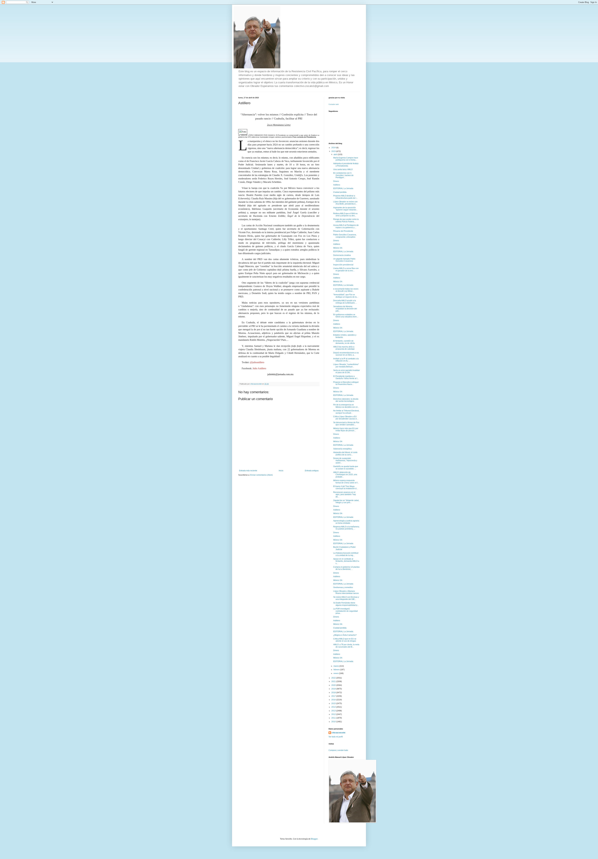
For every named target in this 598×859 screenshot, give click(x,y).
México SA (337, 248)
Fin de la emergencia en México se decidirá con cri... (346, 406)
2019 (333, 689)
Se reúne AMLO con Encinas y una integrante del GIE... (346, 598)
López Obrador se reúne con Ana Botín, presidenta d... (345, 203)
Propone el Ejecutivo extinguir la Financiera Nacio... (346, 383)
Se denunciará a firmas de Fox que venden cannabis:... (346, 423)
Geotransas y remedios (343, 587)
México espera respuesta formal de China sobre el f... (346, 481)
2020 (333, 685)
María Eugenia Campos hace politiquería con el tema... (345, 159)
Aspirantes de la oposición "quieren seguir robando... (345, 208)
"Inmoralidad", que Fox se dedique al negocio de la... (345, 296)
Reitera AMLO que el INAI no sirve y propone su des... (345, 214)
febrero (337, 670)
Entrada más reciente (248, 471)
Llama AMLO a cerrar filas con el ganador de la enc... (346, 269)
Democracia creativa (342, 255)
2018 (333, 692)
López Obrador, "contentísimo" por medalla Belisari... (346, 365)
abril (336, 154)
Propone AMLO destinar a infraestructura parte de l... (345, 197)
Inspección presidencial (343, 265)
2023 (333, 151)
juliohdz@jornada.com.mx (280, 374)
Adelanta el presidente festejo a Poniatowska (345, 164)
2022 (333, 678)
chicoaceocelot (338, 733)
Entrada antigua (311, 471)
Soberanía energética (342, 449)
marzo (336, 666)
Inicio (281, 471)
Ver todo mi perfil (336, 737)
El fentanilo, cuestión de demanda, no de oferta (344, 342)
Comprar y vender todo (338, 750)
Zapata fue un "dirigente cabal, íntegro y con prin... (346, 501)
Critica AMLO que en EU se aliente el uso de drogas (344, 640)
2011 (333, 718)
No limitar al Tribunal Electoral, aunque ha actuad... (346, 412)
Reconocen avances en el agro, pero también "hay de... (344, 494)
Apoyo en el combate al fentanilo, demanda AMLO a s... (346, 561)
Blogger (314, 839)
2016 (333, 700)
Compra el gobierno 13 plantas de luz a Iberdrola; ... (346, 568)
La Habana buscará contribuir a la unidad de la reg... (345, 554)
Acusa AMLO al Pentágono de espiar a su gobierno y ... (346, 226)
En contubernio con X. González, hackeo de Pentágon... (343, 175)
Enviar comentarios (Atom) (261, 475)
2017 (333, 696)
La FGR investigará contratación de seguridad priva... (345, 611)
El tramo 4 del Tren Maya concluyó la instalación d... (345, 487)
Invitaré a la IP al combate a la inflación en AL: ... (346, 360)
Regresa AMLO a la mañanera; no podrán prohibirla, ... (346, 528)
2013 (333, 711)
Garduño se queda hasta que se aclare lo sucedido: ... (345, 467)
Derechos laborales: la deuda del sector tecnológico (345, 400)
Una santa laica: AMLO (343, 169)
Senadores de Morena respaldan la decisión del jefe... (345, 308)
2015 (333, 703)
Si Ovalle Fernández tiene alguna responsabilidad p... (346, 604)
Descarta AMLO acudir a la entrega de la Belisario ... (345, 301)
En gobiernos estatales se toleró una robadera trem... (345, 315)
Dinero (336, 181)
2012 (333, 714)
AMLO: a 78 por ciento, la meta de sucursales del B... (346, 645)
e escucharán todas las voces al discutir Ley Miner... (345, 290)
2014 (333, 707)
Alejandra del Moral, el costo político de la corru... (345, 453)
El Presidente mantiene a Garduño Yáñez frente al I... (346, 377)
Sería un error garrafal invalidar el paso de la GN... (346, 371)
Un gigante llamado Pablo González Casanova (344, 260)
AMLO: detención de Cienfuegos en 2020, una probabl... (345, 474)
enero (336, 673)
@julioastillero (257, 362)
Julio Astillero (259, 368)
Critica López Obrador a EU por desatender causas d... (345, 417)
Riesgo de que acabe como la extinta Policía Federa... (346, 220)
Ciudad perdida (339, 192)
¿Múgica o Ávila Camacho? (345, 635)
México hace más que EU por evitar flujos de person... (345, 429)
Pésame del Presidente (343, 231)
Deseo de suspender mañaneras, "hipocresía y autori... (345, 460)
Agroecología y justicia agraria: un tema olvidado (346, 522)
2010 (333, 722)
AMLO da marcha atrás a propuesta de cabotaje (344, 348)
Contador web (334, 104)
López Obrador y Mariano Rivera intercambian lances (346, 592)
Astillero (336, 185)
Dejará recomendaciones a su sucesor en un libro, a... (346, 354)
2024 (333, 148)
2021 (333, 681)
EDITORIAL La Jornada (343, 188)
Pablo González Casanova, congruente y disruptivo (344, 236)
